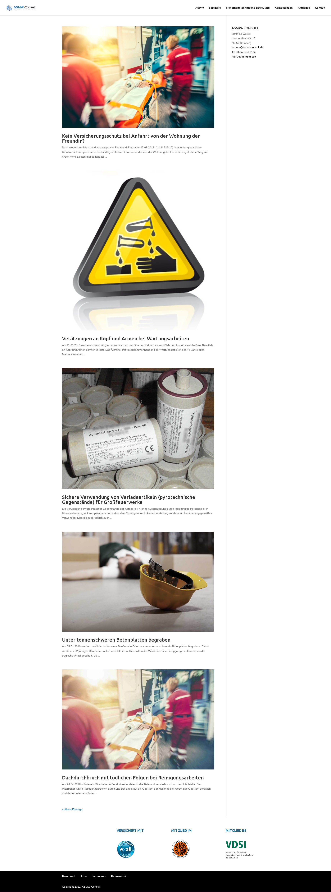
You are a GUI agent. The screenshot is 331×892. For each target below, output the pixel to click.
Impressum (99, 876)
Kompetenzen (284, 7)
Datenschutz (119, 876)
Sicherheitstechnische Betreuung (248, 7)
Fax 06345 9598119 (244, 56)
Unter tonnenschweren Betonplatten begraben (116, 640)
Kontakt (320, 7)
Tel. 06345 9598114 (244, 51)
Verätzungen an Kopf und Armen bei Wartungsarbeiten (125, 338)
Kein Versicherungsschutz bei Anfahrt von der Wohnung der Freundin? (131, 138)
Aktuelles (304, 7)
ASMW (199, 7)
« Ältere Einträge (72, 809)
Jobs (83, 876)
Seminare (215, 7)
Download (68, 876)
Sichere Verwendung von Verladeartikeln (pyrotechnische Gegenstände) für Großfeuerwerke (128, 499)
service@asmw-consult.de (247, 47)
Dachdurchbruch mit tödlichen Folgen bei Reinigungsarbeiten (133, 777)
